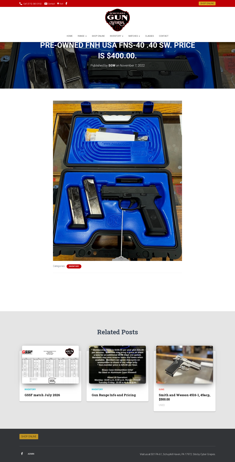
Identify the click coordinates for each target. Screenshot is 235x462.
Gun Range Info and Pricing (114, 395)
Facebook (22, 454)
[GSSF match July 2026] (50, 364)
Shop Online (98, 36)
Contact (51, 4)
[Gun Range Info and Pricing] (117, 364)
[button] (86, 36)
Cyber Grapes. (208, 454)
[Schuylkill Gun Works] (118, 20)
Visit (61, 4)
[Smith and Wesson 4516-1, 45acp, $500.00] (184, 364)
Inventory (116, 36)
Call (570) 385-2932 (32, 4)
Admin (31, 454)
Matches (133, 36)
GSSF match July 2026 (42, 395)
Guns (161, 389)
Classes (149, 36)
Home (70, 36)
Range (81, 36)
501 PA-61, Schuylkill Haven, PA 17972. (172, 454)
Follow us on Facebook (66, 4)
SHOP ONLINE (207, 3)
